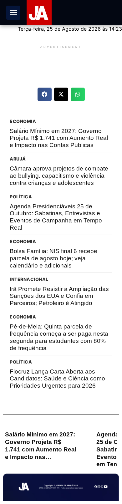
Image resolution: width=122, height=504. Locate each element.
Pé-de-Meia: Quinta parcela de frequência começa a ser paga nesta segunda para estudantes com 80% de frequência (59, 337)
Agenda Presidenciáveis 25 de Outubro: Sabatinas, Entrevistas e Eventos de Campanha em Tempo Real (56, 217)
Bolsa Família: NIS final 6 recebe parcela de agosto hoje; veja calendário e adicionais (53, 258)
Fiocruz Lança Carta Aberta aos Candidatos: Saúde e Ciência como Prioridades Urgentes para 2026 (57, 378)
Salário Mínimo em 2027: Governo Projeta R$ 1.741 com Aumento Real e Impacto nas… (40, 445)
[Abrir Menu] (13, 13)
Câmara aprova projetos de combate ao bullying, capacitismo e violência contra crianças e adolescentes (59, 175)
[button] (45, 94)
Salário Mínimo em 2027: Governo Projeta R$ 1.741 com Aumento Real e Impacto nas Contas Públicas (59, 138)
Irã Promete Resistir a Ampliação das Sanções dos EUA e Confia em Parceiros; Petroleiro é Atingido (59, 296)
